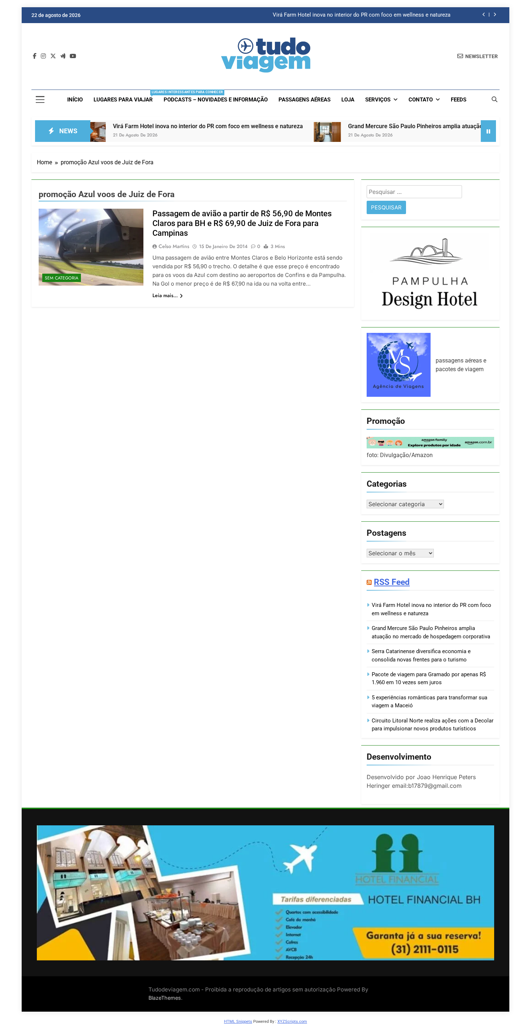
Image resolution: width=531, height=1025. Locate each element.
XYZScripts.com (292, 1021)
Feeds (458, 99)
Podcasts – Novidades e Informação (216, 99)
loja (347, 99)
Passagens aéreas (305, 99)
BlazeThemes (164, 998)
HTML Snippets (238, 1021)
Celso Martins (174, 246)
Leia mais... (165, 295)
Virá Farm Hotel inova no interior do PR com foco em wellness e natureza (361, 15)
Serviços (377, 99)
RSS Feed (392, 582)
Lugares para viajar (126, 96)
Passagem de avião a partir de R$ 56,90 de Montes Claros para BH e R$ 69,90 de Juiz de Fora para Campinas (242, 223)
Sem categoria (61, 278)
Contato (421, 99)
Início (75, 99)
